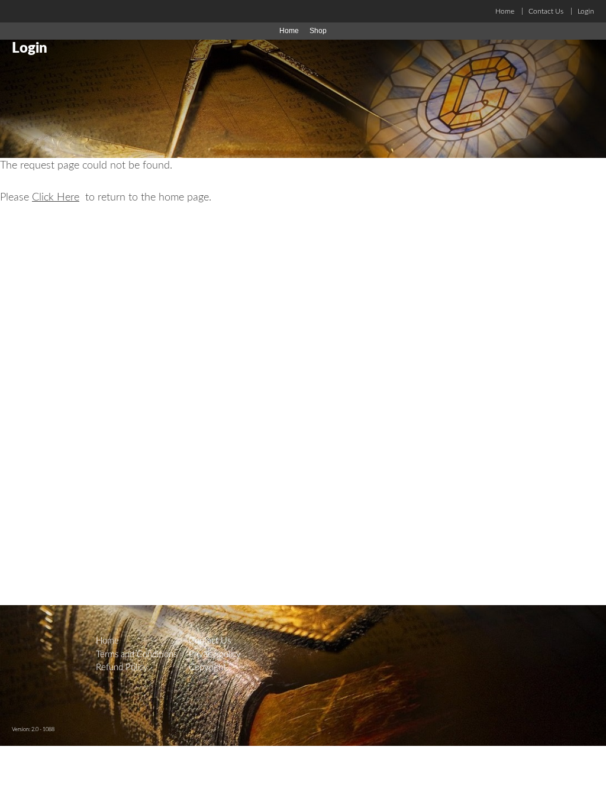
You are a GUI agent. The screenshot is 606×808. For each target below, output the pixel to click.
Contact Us (545, 11)
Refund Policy (122, 667)
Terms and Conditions (136, 654)
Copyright (207, 667)
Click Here (55, 197)
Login (586, 11)
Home (504, 11)
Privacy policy (215, 654)
